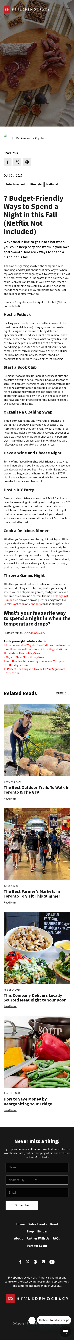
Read (54, 1224)
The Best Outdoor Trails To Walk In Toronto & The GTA (37, 789)
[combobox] (21, 1180)
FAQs (56, 1238)
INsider (42, 1231)
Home (20, 1224)
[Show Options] (50, 1180)
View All (63, 693)
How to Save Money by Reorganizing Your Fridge (28, 1101)
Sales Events (37, 1224)
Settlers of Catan (14, 604)
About (18, 1238)
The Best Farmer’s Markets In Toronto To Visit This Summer (32, 893)
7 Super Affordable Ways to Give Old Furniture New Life (37, 645)
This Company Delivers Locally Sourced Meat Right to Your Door (35, 997)
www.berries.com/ (34, 633)
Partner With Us (37, 1238)
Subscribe (22, 1205)
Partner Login (37, 1245)
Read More (10, 799)
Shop (30, 1231)
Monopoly (34, 604)
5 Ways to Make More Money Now (24, 657)
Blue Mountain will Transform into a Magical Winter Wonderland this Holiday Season (35, 651)
